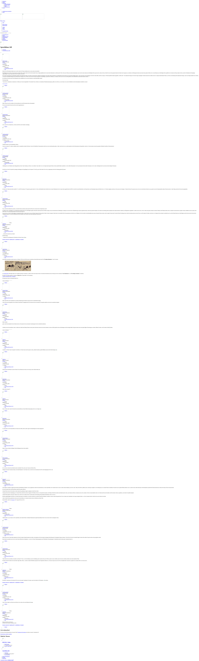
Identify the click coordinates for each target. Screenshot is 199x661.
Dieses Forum (4, 25)
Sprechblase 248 (5, 650)
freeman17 (13, 499)
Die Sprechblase (7, 654)
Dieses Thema (4, 24)
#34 (5, 257)
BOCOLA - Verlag (6, 642)
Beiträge (3, 62)
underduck (6, 652)
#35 (5, 298)
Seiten (3, 28)
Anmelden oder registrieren (6, 11)
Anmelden (10, 634)
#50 (5, 620)
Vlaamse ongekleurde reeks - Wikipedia (8, 276)
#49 (5, 600)
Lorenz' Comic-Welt (4, 83)
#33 (5, 232)
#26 (5, 69)
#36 (5, 320)
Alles (3, 22)
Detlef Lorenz (7, 644)
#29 (5, 142)
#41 (5, 426)
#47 (5, 557)
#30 (5, 164)
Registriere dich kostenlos (22, 632)
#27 (5, 101)
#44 (5, 485)
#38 (5, 367)
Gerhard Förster (6, 273)
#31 (5, 187)
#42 (5, 446)
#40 (5, 407)
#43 (5, 466)
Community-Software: (7, 660)
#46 (5, 535)
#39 (5, 387)
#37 (5, 348)
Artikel (3, 27)
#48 (5, 578)
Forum (3, 29)
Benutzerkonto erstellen (4, 634)
